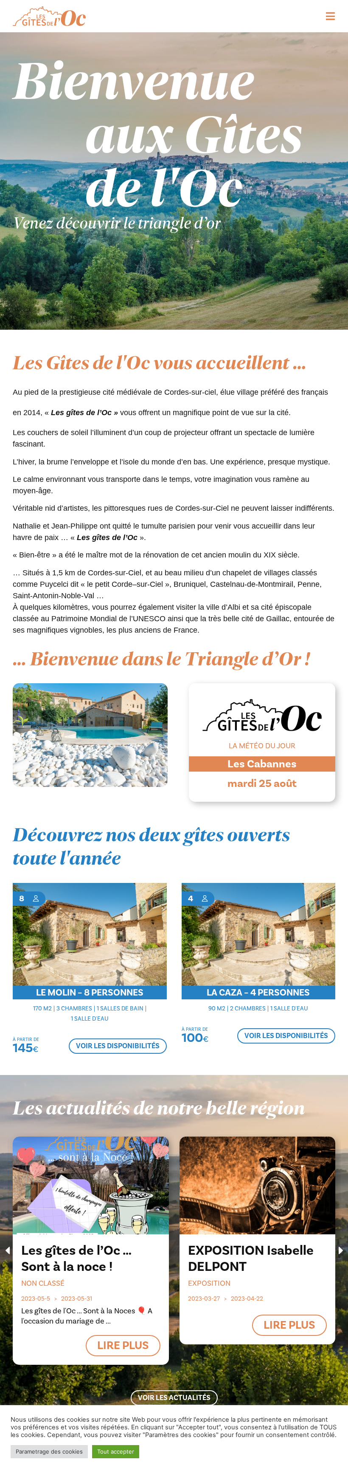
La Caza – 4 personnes (258, 993)
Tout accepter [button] (115, 1451)
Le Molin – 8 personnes (89, 993)
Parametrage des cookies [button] (49, 1451)
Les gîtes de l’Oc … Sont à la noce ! (76, 1259)
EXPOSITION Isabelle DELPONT (251, 1259)
